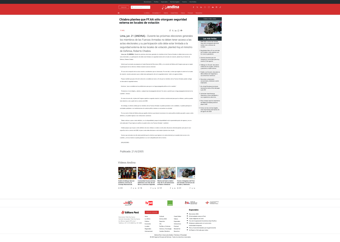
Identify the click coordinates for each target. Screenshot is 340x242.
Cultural (161, 216)
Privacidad (184, 235)
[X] (197, 7)
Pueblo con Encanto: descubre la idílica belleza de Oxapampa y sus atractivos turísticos (210, 73)
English (124, 7)
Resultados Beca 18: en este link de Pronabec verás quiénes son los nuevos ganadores (210, 52)
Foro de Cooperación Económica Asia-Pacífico (203, 221)
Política (147, 221)
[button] (119, 176)
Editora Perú (158, 235)
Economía (148, 224)
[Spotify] (216, 7)
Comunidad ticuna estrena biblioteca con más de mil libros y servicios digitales (146, 182)
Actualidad (156, 13)
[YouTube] (205, 7)
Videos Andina (127, 162)
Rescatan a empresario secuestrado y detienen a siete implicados (210, 81)
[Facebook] (193, 7)
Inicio (146, 216)
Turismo (184, 2)
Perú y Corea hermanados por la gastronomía (202, 228)
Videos (183, 13)
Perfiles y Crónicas (164, 226)
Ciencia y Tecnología (165, 229)
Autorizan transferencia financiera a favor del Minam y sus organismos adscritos (209, 95)
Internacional (148, 231)
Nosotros (177, 231)
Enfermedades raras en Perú (197, 216)
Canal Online (174, 13)
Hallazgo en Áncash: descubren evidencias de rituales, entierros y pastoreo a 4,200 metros (210, 66)
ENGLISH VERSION (151, 212)
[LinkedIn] (201, 7)
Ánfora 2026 (163, 219)
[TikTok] (220, 7)
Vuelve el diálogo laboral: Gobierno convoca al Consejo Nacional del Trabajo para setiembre (126, 183)
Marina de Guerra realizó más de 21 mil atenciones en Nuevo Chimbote (165, 182)
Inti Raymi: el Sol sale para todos (198, 230)
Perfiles (156, 2)
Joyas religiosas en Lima (196, 218)
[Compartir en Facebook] (131, 188)
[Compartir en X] (134, 188)
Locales (147, 226)
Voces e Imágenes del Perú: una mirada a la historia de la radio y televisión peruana (186, 183)
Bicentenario (147, 2)
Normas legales (174, 2)
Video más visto (209, 19)
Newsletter (199, 13)
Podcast (190, 13)
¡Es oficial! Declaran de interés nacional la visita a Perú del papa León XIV (210, 88)
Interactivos (177, 224)
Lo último (147, 13)
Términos (177, 235)
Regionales (148, 229)
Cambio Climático (164, 231)
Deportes (162, 221)
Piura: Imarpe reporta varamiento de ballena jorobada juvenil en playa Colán (210, 102)
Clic (160, 224)
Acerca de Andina (168, 235)
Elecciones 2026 (194, 214)
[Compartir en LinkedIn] (135, 188)
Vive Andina (192, 2)
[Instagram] (209, 7)
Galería (166, 13)
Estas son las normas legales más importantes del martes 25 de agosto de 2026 (210, 109)
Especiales (164, 2)
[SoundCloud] (212, 7)
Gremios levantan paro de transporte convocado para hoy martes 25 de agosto (210, 59)
